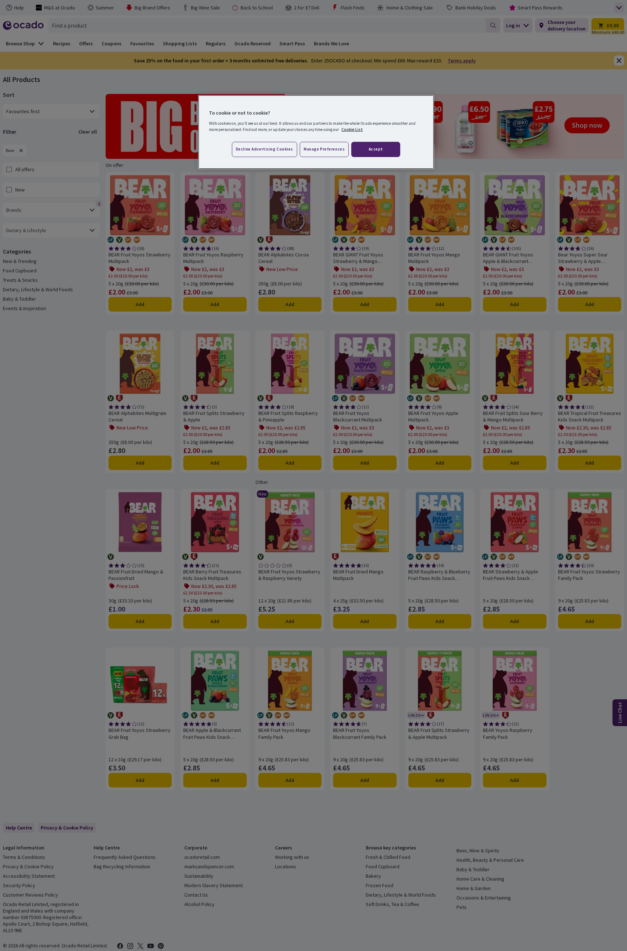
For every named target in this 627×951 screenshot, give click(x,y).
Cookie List (352, 129)
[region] (316, 132)
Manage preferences (324, 149)
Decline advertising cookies (264, 149)
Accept (376, 149)
